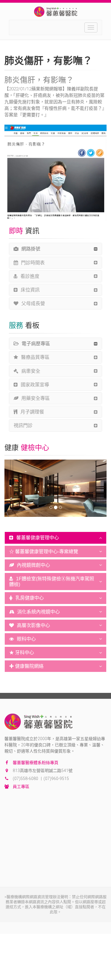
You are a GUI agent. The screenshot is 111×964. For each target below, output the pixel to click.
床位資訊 (30, 289)
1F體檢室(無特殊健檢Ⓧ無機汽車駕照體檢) (51, 581)
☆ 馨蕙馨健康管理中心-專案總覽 (43, 551)
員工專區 (21, 786)
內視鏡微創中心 (33, 565)
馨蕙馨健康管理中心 (37, 537)
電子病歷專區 (36, 343)
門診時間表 (33, 262)
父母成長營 (33, 303)
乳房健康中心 (29, 597)
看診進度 (29, 276)
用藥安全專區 (35, 398)
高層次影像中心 (33, 625)
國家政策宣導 (35, 384)
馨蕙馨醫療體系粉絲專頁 (35, 762)
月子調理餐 (32, 411)
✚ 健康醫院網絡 (26, 666)
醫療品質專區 (35, 357)
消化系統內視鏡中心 (38, 611)
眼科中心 (26, 638)
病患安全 (30, 371)
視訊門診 (23, 425)
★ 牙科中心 (21, 652)
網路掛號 (30, 248)
